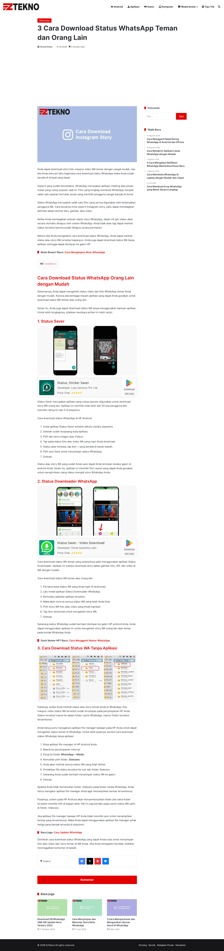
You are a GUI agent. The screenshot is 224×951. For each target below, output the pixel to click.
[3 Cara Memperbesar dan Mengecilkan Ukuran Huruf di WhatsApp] (122, 907)
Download (129, 389)
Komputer (167, 6)
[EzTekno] (21, 6)
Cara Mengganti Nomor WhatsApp (89, 640)
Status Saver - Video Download (80, 543)
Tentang (143, 945)
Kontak (152, 945)
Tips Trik (209, 6)
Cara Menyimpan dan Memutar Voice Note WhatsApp (84, 922)
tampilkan (50, 263)
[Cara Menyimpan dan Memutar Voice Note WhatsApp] (87, 907)
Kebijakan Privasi (165, 945)
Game (150, 6)
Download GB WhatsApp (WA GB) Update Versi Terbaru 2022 (51, 922)
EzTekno (50, 945)
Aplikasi (134, 6)
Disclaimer (180, 945)
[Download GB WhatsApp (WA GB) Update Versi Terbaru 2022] (52, 907)
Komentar (87, 879)
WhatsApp (44, 20)
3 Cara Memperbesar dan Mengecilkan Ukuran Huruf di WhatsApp (121, 922)
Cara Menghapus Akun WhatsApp (85, 252)
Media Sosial (188, 6)
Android (118, 6)
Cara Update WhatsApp (68, 832)
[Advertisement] (112, 77)
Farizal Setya (46, 46)
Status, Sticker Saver (73, 383)
